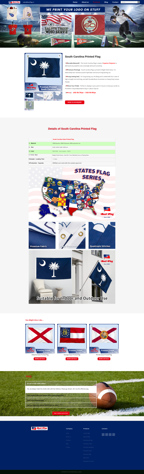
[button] (74, 102)
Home (75, 2)
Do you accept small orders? (36, 383)
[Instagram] (113, 434)
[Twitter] (106, 434)
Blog (106, 2)
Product (59, 38)
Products (96, 2)
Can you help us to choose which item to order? (43, 405)
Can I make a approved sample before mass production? (45, 395)
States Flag (77, 38)
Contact (115, 2)
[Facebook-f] (103, 434)
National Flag (68, 38)
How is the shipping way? (35, 400)
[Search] (139, 2)
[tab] (60, 383)
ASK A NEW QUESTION (61, 413)
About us (85, 2)
